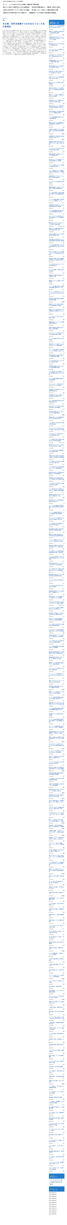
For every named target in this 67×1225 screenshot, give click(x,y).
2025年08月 (53, 1214)
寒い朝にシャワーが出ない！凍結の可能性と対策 (45, 10)
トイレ (51, 1180)
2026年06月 (53, 1194)
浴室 (59, 1182)
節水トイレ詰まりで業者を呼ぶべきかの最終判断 (16, 7)
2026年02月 (53, 1202)
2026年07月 (53, 1192)
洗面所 (56, 1182)
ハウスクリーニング (56, 1180)
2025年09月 (53, 1212)
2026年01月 (53, 1204)
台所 (61, 1180)
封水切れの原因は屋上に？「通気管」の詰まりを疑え (46, 7)
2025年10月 (53, 1210)
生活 (61, 1182)
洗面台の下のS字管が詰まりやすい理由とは (14, 13)
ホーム (5, 4)
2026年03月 (53, 1200)
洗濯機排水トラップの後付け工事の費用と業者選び (42, 13)
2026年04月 (53, 1198)
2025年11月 (53, 1208)
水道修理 (52, 1182)
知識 (3, 20)
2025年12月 (53, 1206)
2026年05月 (53, 1196)
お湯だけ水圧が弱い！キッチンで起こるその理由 (16, 10)
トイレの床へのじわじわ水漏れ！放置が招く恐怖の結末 (24, 4)
